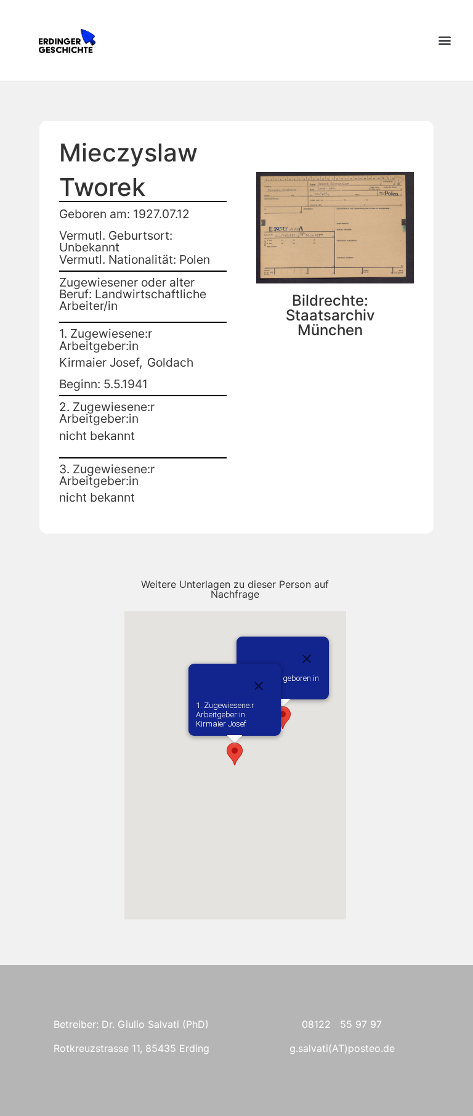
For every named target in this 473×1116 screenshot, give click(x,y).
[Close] (306, 659)
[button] (444, 40)
